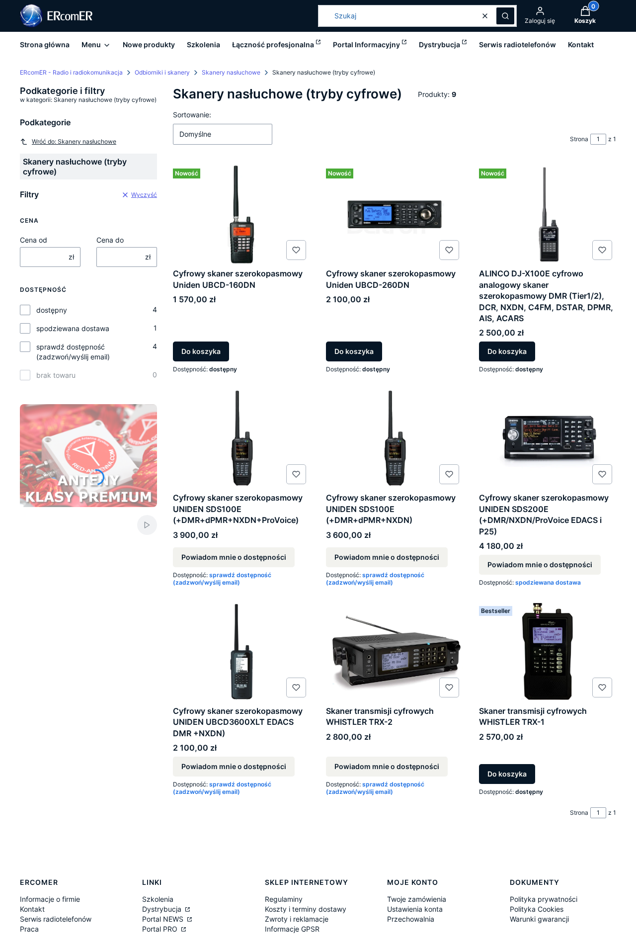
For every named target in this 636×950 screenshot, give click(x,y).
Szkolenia (157, 899)
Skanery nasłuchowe (231, 72)
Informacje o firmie (50, 899)
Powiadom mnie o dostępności (233, 557)
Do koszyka (201, 351)
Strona (579, 139)
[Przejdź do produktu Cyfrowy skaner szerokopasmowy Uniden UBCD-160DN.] (241, 214)
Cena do (110, 240)
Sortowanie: (192, 114)
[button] (505, 15)
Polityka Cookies (536, 909)
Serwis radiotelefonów (55, 919)
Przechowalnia (410, 919)
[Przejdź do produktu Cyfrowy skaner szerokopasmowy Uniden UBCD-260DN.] (394, 214)
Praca (29, 929)
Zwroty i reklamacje (296, 919)
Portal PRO (160, 929)
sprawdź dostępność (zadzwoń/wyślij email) (73, 352)
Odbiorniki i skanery (162, 72)
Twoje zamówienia (416, 899)
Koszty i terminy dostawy (305, 909)
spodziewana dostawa (72, 328)
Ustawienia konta (415, 909)
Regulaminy (284, 899)
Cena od (33, 240)
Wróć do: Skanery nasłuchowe (74, 141)
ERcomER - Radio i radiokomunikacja (71, 72)
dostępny (51, 310)
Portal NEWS (163, 919)
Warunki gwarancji (539, 919)
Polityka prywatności (543, 899)
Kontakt (32, 909)
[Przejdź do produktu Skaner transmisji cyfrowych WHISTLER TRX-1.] (547, 651)
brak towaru (56, 375)
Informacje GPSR (292, 929)
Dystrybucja (162, 909)
